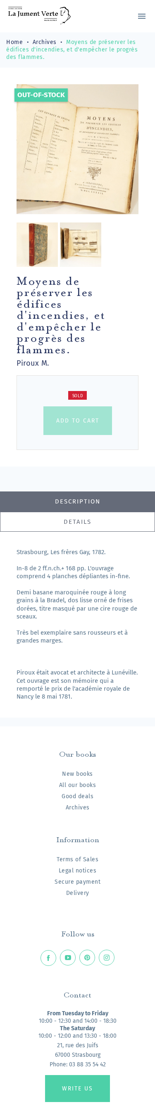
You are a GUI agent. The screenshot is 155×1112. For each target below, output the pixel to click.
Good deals (77, 796)
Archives (78, 807)
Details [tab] (77, 521)
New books (77, 773)
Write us (77, 1088)
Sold (77, 395)
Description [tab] (77, 501)
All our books (77, 785)
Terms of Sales (77, 859)
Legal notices (78, 870)
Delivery (77, 893)
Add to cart (77, 420)
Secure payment (77, 881)
